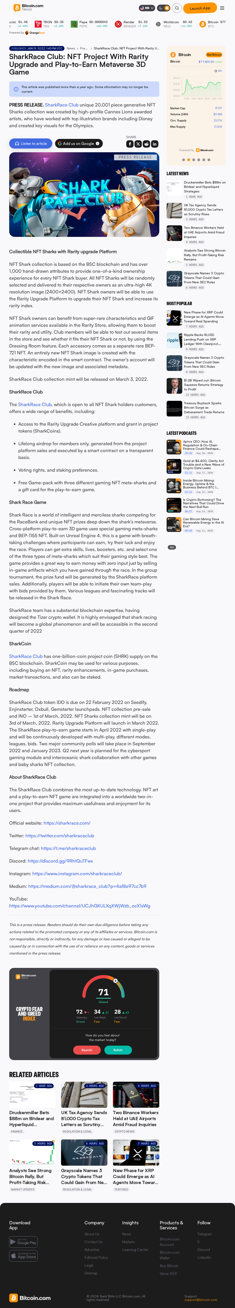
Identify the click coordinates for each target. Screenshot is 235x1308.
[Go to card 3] (193, 159)
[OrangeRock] (35, 32)
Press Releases (84, 48)
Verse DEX (168, 1273)
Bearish (87, 1050)
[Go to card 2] (188, 159)
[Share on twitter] (138, 144)
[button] (97, 143)
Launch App (200, 8)
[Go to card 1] (183, 159)
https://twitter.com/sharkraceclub (59, 835)
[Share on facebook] (130, 144)
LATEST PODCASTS (181, 433)
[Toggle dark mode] (163, 8)
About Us (91, 1234)
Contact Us (93, 1241)
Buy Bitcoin (169, 1265)
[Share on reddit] (146, 144)
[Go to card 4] (198, 159)
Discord (203, 1249)
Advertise (91, 1249)
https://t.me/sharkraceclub (68, 848)
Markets (128, 1241)
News (71, 48)
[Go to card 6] (208, 159)
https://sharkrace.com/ (67, 823)
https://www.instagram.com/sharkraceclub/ (77, 873)
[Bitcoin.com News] (28, 8)
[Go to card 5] (203, 159)
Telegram (204, 1234)
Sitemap (91, 1273)
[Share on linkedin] (154, 144)
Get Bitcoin (214, 54)
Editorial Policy (96, 1257)
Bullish (118, 1050)
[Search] (177, 8)
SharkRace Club (61, 105)
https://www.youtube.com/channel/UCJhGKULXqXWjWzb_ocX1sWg (79, 906)
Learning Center (135, 1249)
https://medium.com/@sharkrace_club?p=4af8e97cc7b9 (87, 886)
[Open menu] (222, 8)
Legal (88, 1265)
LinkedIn (204, 1257)
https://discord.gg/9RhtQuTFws (60, 861)
